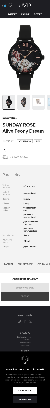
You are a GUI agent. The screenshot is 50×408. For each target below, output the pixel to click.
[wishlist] (10, 5)
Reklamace (25, 345)
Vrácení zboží (25, 342)
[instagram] (19, 322)
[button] (9, 102)
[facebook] (25, 322)
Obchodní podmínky (25, 337)
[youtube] (30, 322)
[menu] (45, 4)
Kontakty (25, 339)
